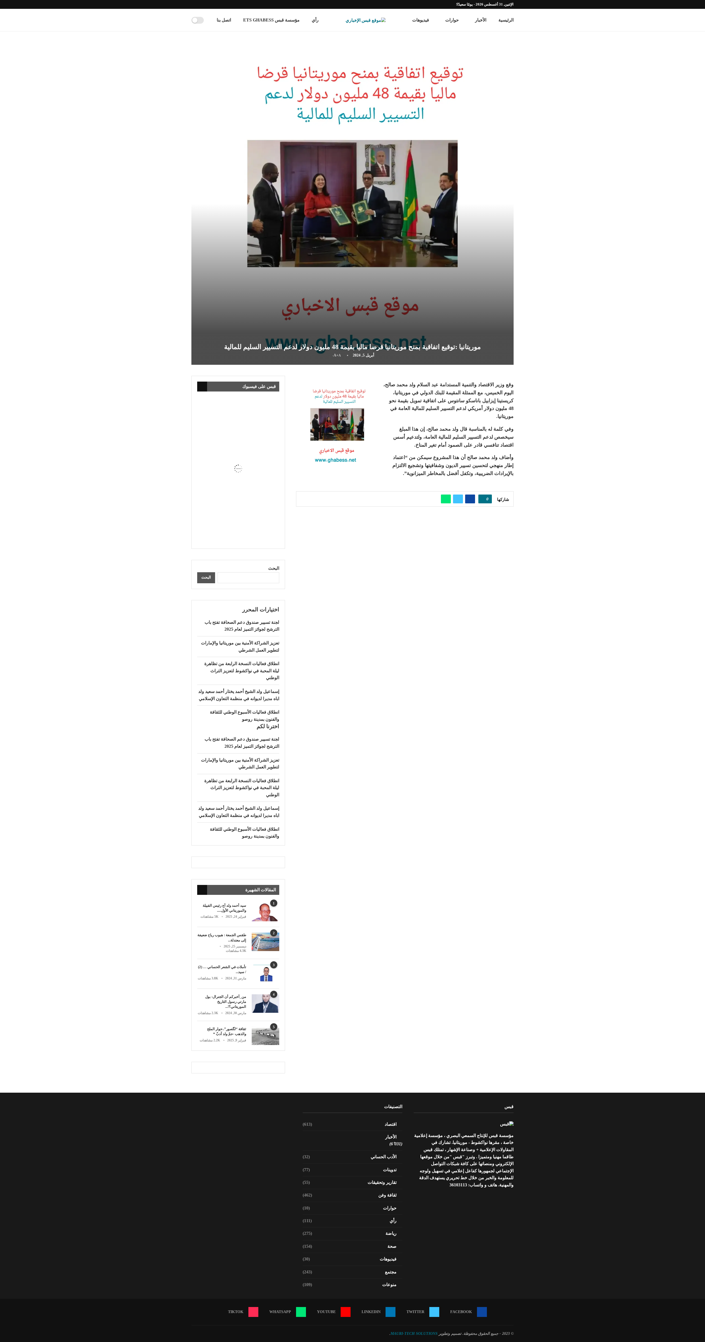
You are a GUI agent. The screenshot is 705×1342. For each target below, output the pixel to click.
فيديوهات (420, 20)
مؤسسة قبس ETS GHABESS (271, 20)
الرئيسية (506, 20)
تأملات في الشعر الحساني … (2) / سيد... (222, 969)
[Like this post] (483, 499)
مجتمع (350, 1272)
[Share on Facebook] (470, 499)
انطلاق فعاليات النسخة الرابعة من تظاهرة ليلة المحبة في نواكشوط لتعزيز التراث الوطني (241, 670)
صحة (350, 1246)
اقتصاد (350, 1124)
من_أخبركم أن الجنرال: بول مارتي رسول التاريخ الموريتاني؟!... (225, 1002)
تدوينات (350, 1169)
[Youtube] (205, 4)
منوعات (350, 1284)
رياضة (350, 1233)
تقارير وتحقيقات (350, 1182)
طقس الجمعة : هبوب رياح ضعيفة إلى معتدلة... (221, 937)
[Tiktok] (192, 4)
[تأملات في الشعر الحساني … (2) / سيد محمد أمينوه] (265, 974)
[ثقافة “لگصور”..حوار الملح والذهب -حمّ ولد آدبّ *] (265, 1036)
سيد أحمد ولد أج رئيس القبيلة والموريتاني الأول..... (224, 907)
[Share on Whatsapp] (446, 499)
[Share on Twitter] (458, 499)
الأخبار (480, 20)
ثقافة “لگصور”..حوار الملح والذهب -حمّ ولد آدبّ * (226, 1031)
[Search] (210, 20)
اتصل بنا (224, 20)
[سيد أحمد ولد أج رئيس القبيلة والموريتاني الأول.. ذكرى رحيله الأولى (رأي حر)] (265, 912)
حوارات (452, 20)
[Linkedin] (211, 4)
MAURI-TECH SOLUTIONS (414, 1334)
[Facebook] (224, 4)
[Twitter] (218, 4)
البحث (273, 568)
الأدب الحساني (350, 1156)
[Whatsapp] (199, 4)
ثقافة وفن (350, 1195)
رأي (315, 20)
